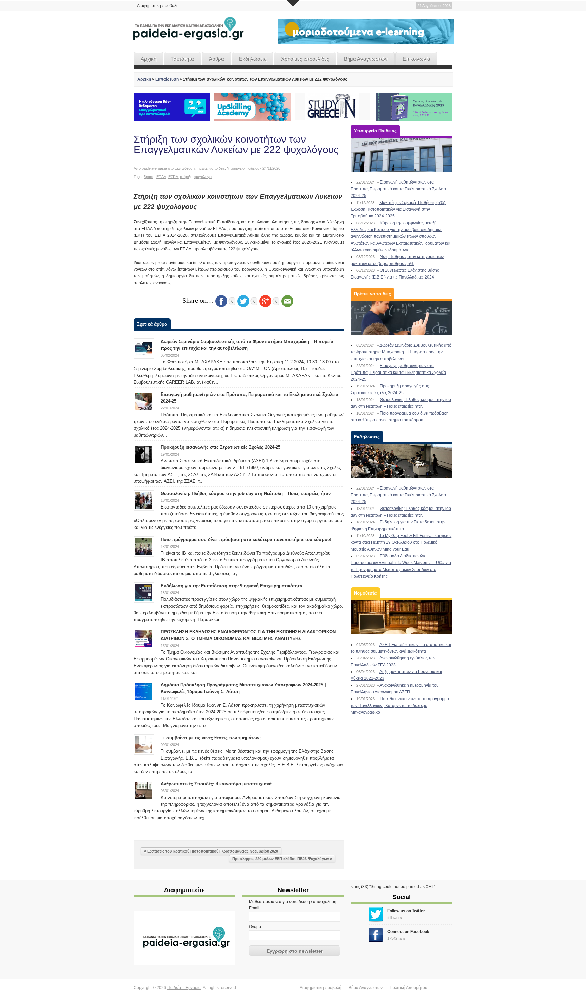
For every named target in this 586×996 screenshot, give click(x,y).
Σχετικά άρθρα (152, 324)
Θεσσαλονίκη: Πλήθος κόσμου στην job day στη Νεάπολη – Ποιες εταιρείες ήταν (246, 493)
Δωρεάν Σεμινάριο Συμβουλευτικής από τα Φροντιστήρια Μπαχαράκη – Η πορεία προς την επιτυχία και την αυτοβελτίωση (401, 352)
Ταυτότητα (182, 59)
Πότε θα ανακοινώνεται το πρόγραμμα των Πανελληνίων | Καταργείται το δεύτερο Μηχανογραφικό (400, 705)
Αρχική (148, 59)
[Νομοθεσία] (401, 617)
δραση (149, 177)
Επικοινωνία (416, 59)
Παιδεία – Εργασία (184, 987)
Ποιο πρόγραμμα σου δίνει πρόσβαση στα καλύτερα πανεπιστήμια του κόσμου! (246, 539)
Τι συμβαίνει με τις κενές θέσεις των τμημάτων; (211, 737)
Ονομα (255, 926)
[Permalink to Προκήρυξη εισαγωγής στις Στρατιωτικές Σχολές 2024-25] (143, 454)
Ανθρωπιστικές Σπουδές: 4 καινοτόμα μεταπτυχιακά (216, 783)
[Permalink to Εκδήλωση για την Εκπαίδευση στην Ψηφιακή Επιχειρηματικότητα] (143, 592)
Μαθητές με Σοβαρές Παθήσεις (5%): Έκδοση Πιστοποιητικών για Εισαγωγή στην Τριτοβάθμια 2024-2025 (398, 209)
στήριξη (186, 177)
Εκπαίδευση (167, 79)
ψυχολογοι (203, 177)
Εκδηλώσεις (252, 59)
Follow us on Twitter (406, 910)
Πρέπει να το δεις (211, 168)
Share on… (197, 300)
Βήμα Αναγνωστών (366, 59)
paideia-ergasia (154, 168)
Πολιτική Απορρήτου (408, 987)
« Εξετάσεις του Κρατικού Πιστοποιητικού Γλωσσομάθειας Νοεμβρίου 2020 (211, 851)
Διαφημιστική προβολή (158, 5)
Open (293, 3)
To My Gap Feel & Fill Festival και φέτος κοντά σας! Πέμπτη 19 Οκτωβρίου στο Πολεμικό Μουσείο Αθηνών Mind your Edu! (401, 542)
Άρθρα (216, 59)
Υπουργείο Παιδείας (243, 168)
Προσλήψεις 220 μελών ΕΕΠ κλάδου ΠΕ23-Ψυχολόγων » (282, 859)
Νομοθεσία (365, 593)
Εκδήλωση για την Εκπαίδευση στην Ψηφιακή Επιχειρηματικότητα (231, 585)
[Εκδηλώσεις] (401, 461)
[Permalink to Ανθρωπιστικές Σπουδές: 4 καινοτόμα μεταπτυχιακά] (143, 790)
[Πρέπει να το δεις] (401, 318)
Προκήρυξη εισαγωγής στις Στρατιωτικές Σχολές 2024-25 (220, 447)
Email (254, 908)
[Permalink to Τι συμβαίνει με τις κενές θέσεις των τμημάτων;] (143, 744)
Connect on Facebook (408, 931)
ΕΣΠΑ (173, 177)
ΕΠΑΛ (161, 177)
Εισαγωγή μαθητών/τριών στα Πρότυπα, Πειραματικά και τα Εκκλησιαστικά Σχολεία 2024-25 (398, 189)
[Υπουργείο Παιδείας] (401, 155)
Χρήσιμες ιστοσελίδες (305, 59)
